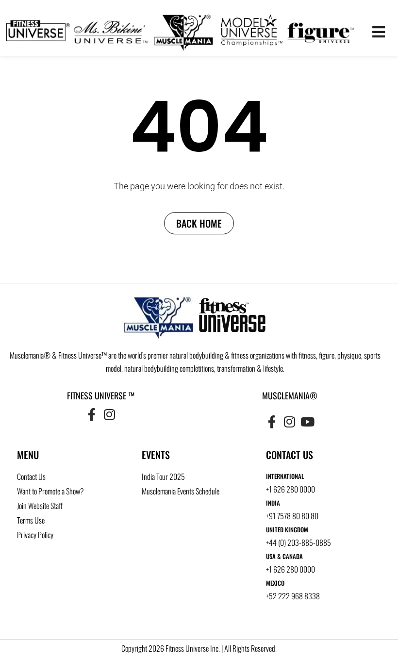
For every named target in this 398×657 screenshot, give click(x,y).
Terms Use (31, 520)
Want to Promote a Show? (50, 491)
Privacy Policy (35, 535)
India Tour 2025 (163, 476)
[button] (378, 32)
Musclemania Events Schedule (180, 491)
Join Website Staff (40, 505)
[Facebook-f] (91, 414)
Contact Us (31, 476)
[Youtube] (307, 421)
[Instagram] (109, 414)
